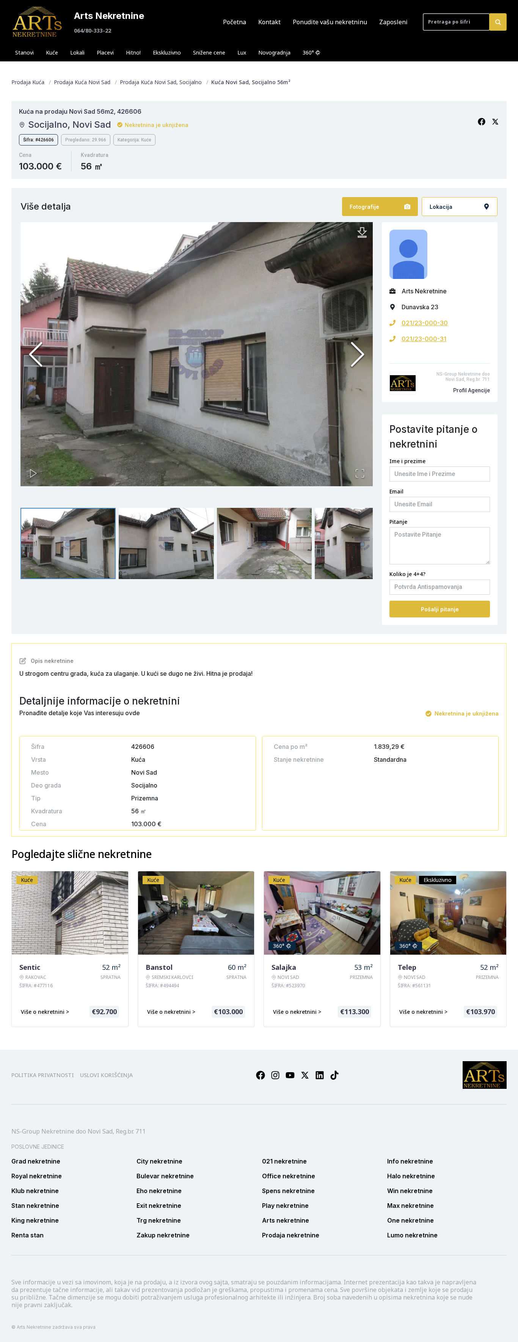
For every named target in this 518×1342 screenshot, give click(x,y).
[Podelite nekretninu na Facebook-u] (481, 121)
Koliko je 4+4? (407, 574)
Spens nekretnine (288, 1191)
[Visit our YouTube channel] (290, 1075)
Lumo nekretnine (412, 1235)
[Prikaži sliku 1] (68, 543)
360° (308, 52)
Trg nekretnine (159, 1220)
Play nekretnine (285, 1205)
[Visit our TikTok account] (334, 1075)
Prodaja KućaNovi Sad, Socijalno (161, 82)
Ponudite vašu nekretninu (330, 22)
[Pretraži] (498, 22)
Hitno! (133, 52)
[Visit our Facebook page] (260, 1075)
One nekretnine (410, 1220)
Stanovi (24, 52)
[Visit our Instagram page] (275, 1075)
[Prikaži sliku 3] (264, 543)
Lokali (77, 52)
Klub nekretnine (35, 1191)
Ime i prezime (407, 461)
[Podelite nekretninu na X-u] (495, 121)
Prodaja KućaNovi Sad (82, 82)
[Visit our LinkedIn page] (319, 1075)
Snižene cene (209, 52)
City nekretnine (159, 1161)
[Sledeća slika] (357, 354)
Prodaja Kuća (27, 82)
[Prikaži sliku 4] (362, 543)
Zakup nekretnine (163, 1235)
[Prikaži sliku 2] (166, 543)
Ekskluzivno (167, 52)
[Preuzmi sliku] (362, 233)
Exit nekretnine (159, 1205)
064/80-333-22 (92, 30)
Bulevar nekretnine (165, 1176)
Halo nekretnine (411, 1176)
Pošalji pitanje (440, 609)
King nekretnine (35, 1220)
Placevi (105, 52)
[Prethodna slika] (35, 354)
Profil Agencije (471, 390)
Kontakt (269, 22)
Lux (241, 52)
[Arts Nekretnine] (37, 22)
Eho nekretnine (159, 1191)
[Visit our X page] (304, 1075)
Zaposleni (393, 22)
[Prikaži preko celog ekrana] (360, 473)
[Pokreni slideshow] (33, 473)
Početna (234, 22)
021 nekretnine (284, 1161)
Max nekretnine (410, 1205)
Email (396, 491)
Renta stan (27, 1235)
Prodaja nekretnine (290, 1235)
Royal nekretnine (36, 1176)
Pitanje (398, 521)
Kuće (52, 52)
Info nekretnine (410, 1161)
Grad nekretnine (35, 1161)
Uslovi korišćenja (106, 1075)
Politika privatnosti (42, 1075)
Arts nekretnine (285, 1220)
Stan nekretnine (35, 1205)
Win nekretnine (410, 1191)
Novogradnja (274, 52)
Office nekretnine (288, 1176)
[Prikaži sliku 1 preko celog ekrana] (196, 354)
